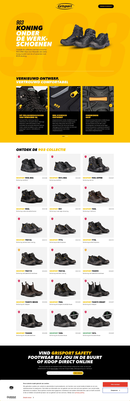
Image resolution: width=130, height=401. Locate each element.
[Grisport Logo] (65, 6)
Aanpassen (114, 390)
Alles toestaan (115, 384)
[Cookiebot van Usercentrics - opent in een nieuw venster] (11, 397)
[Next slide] (110, 105)
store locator (54, 368)
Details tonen (27, 397)
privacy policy (79, 392)
